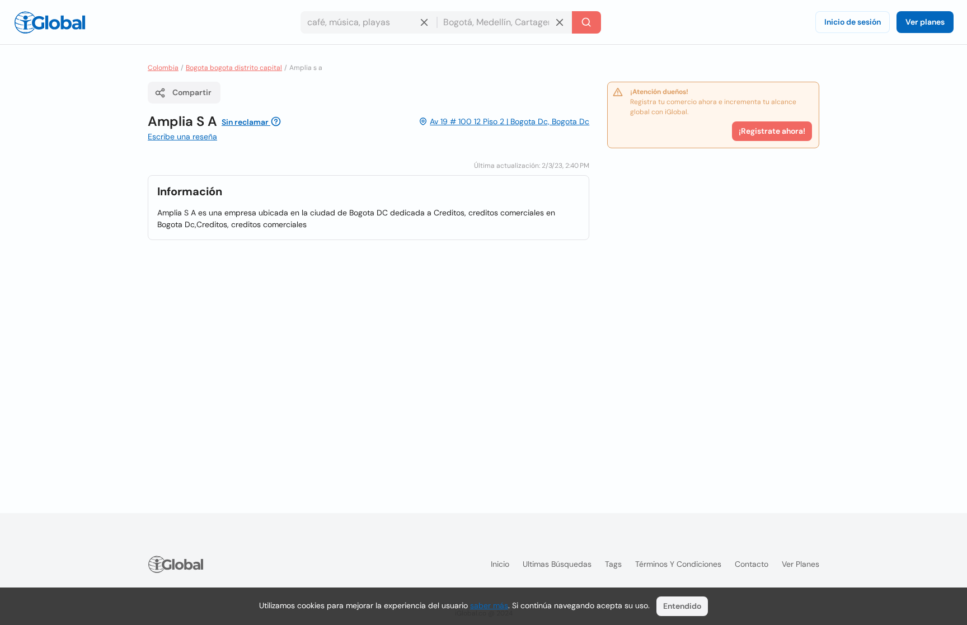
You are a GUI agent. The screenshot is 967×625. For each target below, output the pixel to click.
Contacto (751, 564)
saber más (489, 605)
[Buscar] (586, 22)
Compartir (192, 92)
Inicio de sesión (852, 22)
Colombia (163, 67)
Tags (613, 564)
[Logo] (49, 22)
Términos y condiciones (678, 564)
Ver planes (925, 22)
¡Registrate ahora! (772, 131)
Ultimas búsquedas (557, 564)
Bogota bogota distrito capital (234, 67)
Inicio (500, 564)
